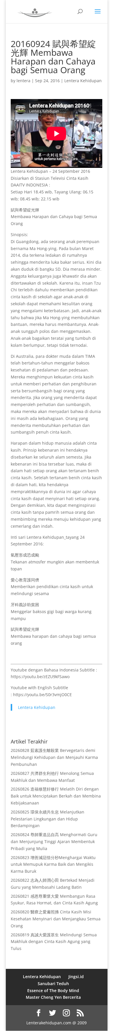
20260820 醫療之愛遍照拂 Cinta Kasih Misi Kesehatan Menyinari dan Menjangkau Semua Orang (56, 918)
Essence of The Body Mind (53, 990)
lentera (23, 80)
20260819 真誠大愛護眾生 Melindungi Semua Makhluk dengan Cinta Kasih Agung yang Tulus (54, 941)
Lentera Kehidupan (83, 80)
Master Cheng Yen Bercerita (53, 997)
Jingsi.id (76, 976)
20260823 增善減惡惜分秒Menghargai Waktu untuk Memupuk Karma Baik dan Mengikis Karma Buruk (53, 864)
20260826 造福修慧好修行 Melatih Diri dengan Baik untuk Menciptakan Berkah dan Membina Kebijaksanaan (56, 796)
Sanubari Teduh (53, 983)
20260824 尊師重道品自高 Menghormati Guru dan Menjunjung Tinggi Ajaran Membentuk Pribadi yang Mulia (54, 841)
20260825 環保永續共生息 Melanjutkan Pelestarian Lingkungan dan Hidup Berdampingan (47, 819)
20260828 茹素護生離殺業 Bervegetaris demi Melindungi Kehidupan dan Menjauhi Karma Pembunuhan (54, 757)
